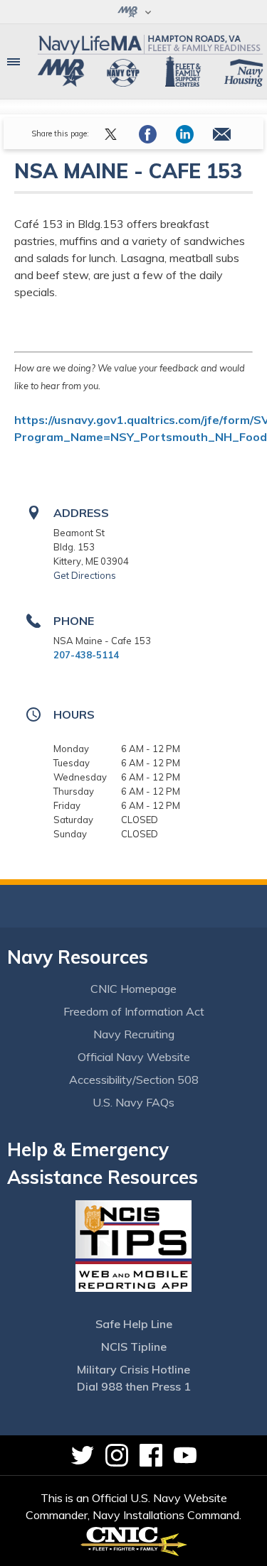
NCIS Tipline (134, 1346)
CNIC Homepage (133, 989)
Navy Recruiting (133, 1034)
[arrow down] (133, 11)
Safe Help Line (133, 1324)
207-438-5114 (86, 654)
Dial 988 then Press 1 (134, 1386)
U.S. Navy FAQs (133, 1102)
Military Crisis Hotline (133, 1369)
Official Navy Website (134, 1057)
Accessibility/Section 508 (134, 1079)
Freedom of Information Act (133, 1011)
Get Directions (84, 575)
